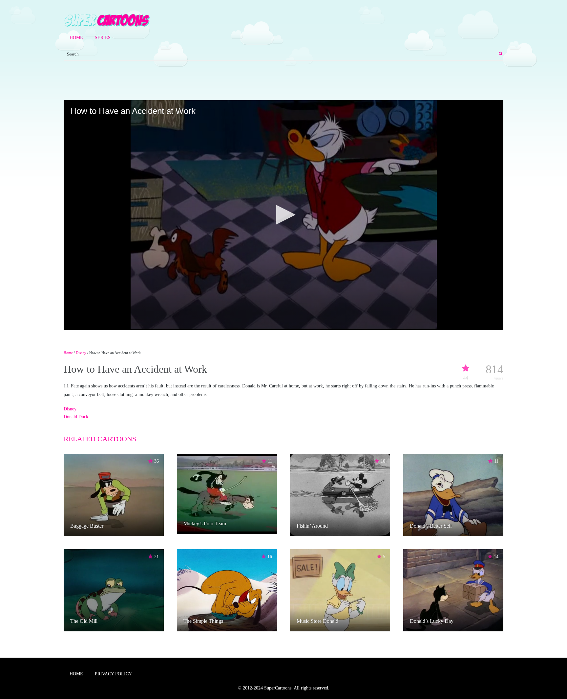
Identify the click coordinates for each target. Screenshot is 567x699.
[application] (283, 215)
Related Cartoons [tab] (100, 439)
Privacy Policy (113, 673)
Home (76, 37)
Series (103, 37)
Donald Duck (76, 416)
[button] (283, 214)
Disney (81, 353)
